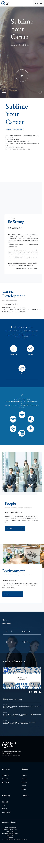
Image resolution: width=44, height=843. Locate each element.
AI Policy (10, 837)
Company (6, 795)
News (24, 775)
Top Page (4, 92)
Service (5, 775)
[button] (41, 574)
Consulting (5, 779)
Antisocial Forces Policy (10, 829)
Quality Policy (10, 835)
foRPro (4, 782)
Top (3, 805)
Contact (25, 795)
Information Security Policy (10, 833)
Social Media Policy (10, 827)
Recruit (24, 782)
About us (6, 769)
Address (4, 749)
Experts (25, 769)
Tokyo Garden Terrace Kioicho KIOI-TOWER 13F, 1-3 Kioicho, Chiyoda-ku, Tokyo (11, 753)
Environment (6, 812)
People (4, 809)
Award (24, 785)
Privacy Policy (10, 831)
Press (24, 789)
